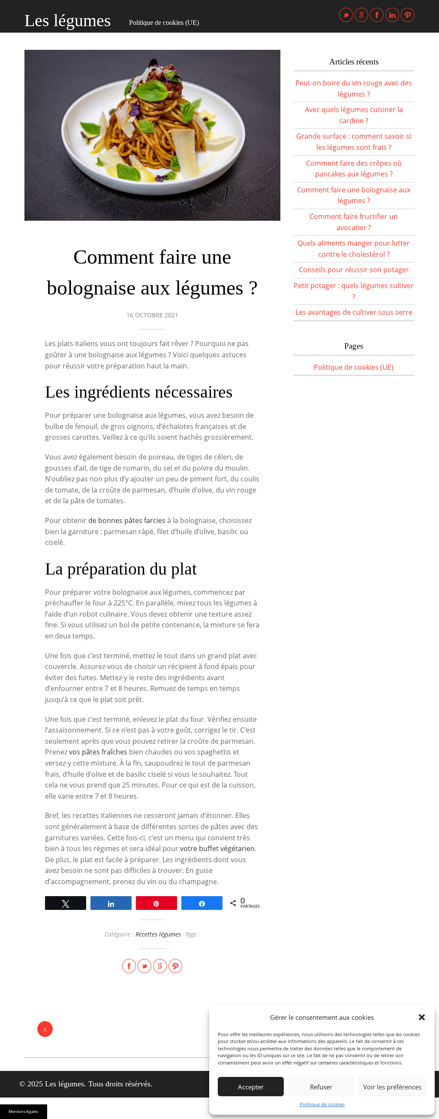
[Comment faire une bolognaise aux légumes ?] (152, 135)
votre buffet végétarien (217, 848)
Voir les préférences (392, 1087)
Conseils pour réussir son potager (354, 269)
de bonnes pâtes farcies (126, 520)
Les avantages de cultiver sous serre (353, 312)
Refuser (321, 1087)
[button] (422, 1017)
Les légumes (67, 20)
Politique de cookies (322, 1104)
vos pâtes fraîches (98, 752)
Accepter (251, 1087)
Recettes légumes (158, 934)
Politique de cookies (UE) (164, 22)
